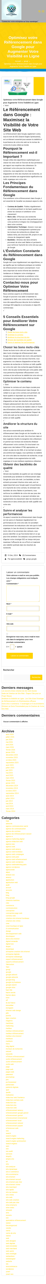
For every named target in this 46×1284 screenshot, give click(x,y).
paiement (9, 1074)
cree (7, 923)
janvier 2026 (10, 752)
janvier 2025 (10, 783)
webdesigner (11, 1259)
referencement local (13, 1121)
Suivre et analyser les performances (21, 342)
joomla (8, 1016)
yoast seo (9, 1274)
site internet (10, 1177)
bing (7, 893)
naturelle (9, 1054)
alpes (8, 872)
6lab (7, 821)
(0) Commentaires (29, 555)
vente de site (11, 1233)
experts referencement (15, 962)
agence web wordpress (14, 862)
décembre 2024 (12, 786)
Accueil (18, 61)
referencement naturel (14, 1123)
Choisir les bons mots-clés (17, 332)
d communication (12, 929)
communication (11, 908)
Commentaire (12, 584)
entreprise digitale (13, 954)
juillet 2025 (10, 768)
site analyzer (10, 1167)
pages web (10, 1072)
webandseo (10, 1256)
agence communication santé (17, 826)
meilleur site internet (14, 1036)
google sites (10, 987)
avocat (8, 888)
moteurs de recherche (14, 1049)
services (9, 1154)
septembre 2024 (12, 793)
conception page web (14, 913)
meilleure (9, 1039)
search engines (11, 1144)
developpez (10, 936)
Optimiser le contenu (15, 335)
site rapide (10, 1190)
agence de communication (16, 829)
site (7, 1164)
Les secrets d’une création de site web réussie (19, 691)
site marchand (11, 1187)
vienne (8, 1236)
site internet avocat (13, 1179)
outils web (10, 1064)
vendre (8, 1228)
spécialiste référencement (16, 1220)
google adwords (12, 977)
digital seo (10, 944)
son (7, 1218)
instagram (9, 1008)
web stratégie (11, 1254)
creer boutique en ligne (14, 926)
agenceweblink (16, 559)
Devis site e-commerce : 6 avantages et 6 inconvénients (23, 704)
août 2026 (10, 734)
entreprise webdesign (14, 957)
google (34, 559)
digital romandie (12, 941)
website (9, 1261)
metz (8, 1044)
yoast (8, 1272)
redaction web (11, 1108)
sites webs (10, 1208)
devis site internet (13, 939)
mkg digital (10, 1046)
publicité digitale (12, 1087)
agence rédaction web (14, 841)
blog (7, 895)
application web (12, 882)
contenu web (11, 916)
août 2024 (10, 796)
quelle (8, 1092)
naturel (8, 1051)
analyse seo (10, 875)
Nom (8, 604)
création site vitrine (13, 921)
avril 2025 (9, 775)
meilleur (9, 1028)
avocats (9, 890)
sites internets (11, 1205)
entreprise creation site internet (18, 952)
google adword (11, 975)
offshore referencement (15, 1057)
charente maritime (13, 900)
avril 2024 (9, 806)
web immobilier (11, 1246)
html (7, 998)
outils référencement (14, 1059)
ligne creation (11, 1018)
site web (9, 1197)
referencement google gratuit (17, 1113)
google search (11, 985)
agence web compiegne (15, 854)
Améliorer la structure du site (18, 337)
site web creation (12, 1200)
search (8, 1133)
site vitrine (10, 1195)
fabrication (10, 964)
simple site (10, 1159)
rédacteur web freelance (15, 1097)
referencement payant (14, 1126)
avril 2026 (9, 745)
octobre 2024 (11, 791)
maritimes (9, 1023)
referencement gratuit (14, 1115)
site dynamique (11, 1169)
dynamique (10, 949)
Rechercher (8, 670)
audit (8, 885)
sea (7, 1131)
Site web (9, 624)
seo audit (9, 1151)
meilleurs (9, 1041)
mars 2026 (10, 747)
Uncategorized (11, 1225)
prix (7, 1080)
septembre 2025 (12, 763)
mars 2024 (10, 809)
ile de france (10, 1003)
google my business (13, 982)
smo (7, 1213)
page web (9, 1069)
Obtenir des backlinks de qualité (19, 340)
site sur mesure (11, 1192)
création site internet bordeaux (17, 918)
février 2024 (10, 811)
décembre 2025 (12, 755)
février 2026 (10, 750)
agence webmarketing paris (16, 865)
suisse (8, 1223)
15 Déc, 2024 (12, 555)
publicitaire (10, 1085)
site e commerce (12, 1172)
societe (9, 1215)
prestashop (10, 1077)
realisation (10, 1095)
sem (7, 1146)
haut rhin (9, 990)
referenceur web (12, 1128)
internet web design (13, 1010)
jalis (7, 1013)
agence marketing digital (15, 839)
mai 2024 (9, 804)
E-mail (9, 614)
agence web (10, 847)
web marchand (11, 1249)
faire (7, 967)
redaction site (11, 1105)
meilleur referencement (15, 1031)
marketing (9, 1026)
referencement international (16, 1118)
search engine (11, 1136)
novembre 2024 (12, 788)
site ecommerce (12, 1174)
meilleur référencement (15, 1033)
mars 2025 (10, 778)
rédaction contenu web (14, 1100)
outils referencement (14, 1062)
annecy (8, 877)
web (7, 1238)
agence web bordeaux (14, 852)
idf (7, 1000)
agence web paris (12, 857)
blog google (10, 898)
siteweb (9, 1210)
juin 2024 (9, 801)
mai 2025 (9, 773)
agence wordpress (13, 867)
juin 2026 (9, 740)
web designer (11, 1241)
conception (10, 911)
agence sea (10, 844)
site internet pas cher (14, 1182)
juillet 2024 (10, 798)
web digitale (10, 1243)
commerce (10, 905)
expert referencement (14, 959)
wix (7, 1264)
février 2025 (10, 780)
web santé (10, 1251)
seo (7, 1149)
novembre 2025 (12, 757)
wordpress (10, 1269)
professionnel (11, 1082)
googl (26, 61)
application (10, 880)
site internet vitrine (13, 1185)
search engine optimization (16, 1141)
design (8, 931)
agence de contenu (13, 831)
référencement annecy (14, 1110)
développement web (14, 934)
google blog (10, 980)
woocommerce (11, 1266)
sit (7, 1161)
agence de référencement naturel (18, 834)
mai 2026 (9, 742)
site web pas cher (12, 1202)
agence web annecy (13, 849)
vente (8, 1231)
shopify (8, 1156)
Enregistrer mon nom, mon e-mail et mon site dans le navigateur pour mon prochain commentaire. (22, 639)
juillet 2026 (10, 737)
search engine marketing (15, 1138)
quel (7, 1090)
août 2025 (10, 765)
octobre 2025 (11, 760)
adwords (9, 824)
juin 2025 (9, 770)
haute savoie (10, 993)
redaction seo (11, 1103)
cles (7, 903)
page (8, 1067)
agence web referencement (16, 859)
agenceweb (10, 870)
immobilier (9, 1005)
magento (9, 1021)
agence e (9, 836)
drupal (8, 946)
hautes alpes (11, 995)
